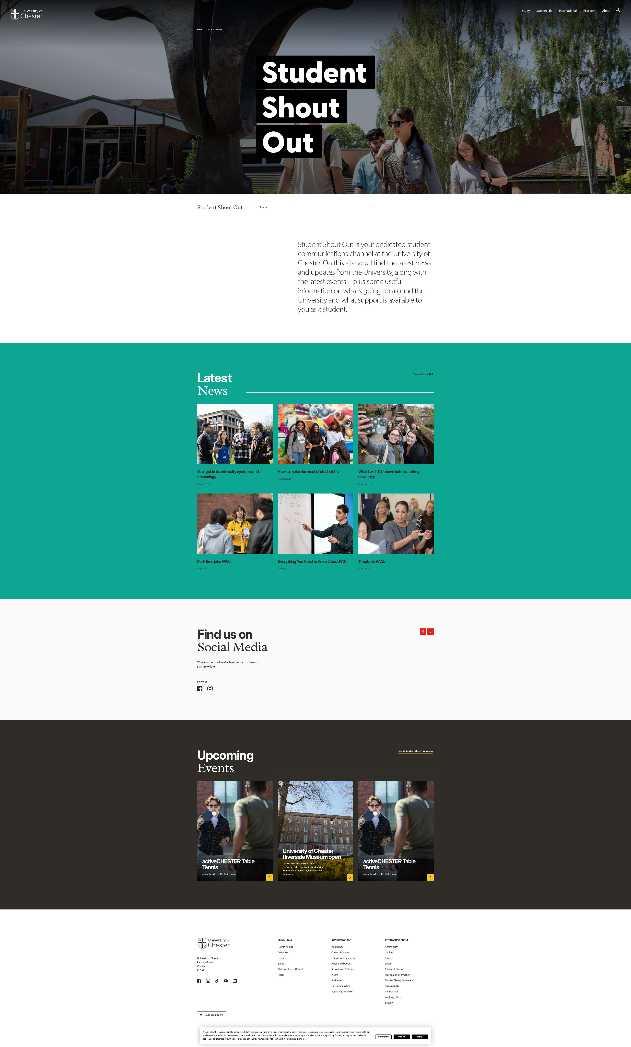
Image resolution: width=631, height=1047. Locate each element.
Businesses (337, 980)
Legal (388, 963)
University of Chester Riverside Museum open (312, 853)
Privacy (389, 958)
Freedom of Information (397, 974)
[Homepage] (26, 14)
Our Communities (340, 986)
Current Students (340, 952)
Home (199, 29)
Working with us (393, 997)
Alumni (335, 974)
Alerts (281, 974)
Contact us (283, 952)
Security (389, 1002)
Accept (420, 1037)
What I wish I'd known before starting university (389, 474)
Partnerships (391, 991)
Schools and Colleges (342, 969)
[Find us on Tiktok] (217, 981)
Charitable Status (394, 969)
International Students (343, 958)
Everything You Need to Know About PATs (312, 561)
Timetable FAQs (371, 561)
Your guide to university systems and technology (228, 474)
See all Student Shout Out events (415, 751)
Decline (401, 1037)
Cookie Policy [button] (236, 1039)
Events (263, 207)
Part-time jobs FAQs (214, 561)
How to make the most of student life (308, 471)
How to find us (285, 946)
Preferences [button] (302, 1039)
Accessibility (391, 946)
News (281, 958)
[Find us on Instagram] (210, 688)
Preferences (383, 1037)
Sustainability (392, 986)
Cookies (389, 952)
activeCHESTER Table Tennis (228, 864)
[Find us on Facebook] (199, 688)
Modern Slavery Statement (399, 980)
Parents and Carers (341, 963)
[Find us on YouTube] (226, 981)
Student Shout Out (214, 29)
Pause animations (211, 1014)
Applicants (337, 946)
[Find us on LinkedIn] (235, 981)
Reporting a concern (342, 991)
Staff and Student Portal (290, 969)
